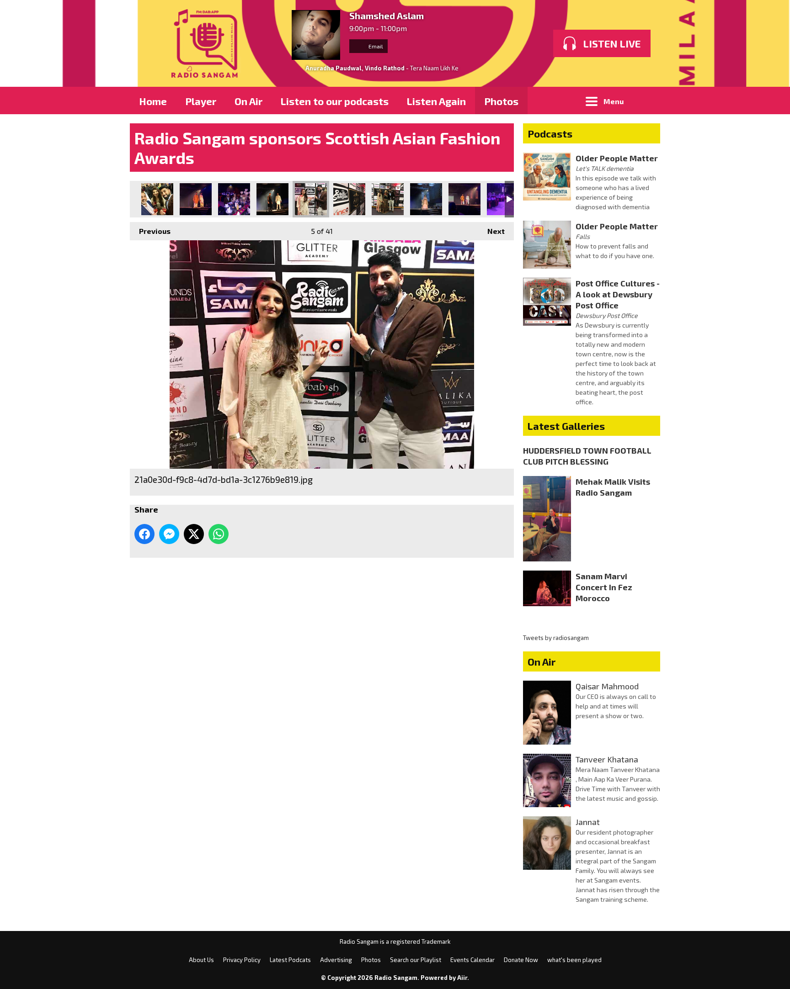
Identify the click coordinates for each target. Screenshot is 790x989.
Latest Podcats (290, 959)
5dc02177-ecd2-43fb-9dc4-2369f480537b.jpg (157, 199)
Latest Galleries (566, 426)
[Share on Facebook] (144, 534)
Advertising (336, 959)
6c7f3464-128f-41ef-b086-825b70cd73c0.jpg (234, 199)
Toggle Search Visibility (646, 100)
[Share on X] (194, 534)
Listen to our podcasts (335, 101)
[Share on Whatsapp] (218, 534)
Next (491, 231)
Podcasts (550, 133)
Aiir (462, 977)
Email (375, 46)
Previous (150, 231)
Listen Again (436, 101)
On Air (248, 101)
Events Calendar (472, 959)
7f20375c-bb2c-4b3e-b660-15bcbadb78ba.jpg (272, 199)
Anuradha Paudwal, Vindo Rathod (355, 68)
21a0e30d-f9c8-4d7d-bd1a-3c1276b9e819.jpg (311, 199)
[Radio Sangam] (206, 43)
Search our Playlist (415, 959)
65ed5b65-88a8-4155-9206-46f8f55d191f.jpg (388, 199)
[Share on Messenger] (169, 534)
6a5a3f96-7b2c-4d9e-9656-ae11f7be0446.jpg (196, 199)
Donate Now (521, 959)
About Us (201, 959)
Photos (501, 101)
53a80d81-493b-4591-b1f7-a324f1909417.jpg (349, 199)
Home (153, 101)
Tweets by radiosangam (556, 637)
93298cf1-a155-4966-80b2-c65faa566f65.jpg (464, 199)
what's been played (574, 959)
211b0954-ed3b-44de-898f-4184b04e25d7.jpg (426, 199)
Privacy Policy (242, 959)
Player (200, 101)
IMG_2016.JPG (503, 199)
